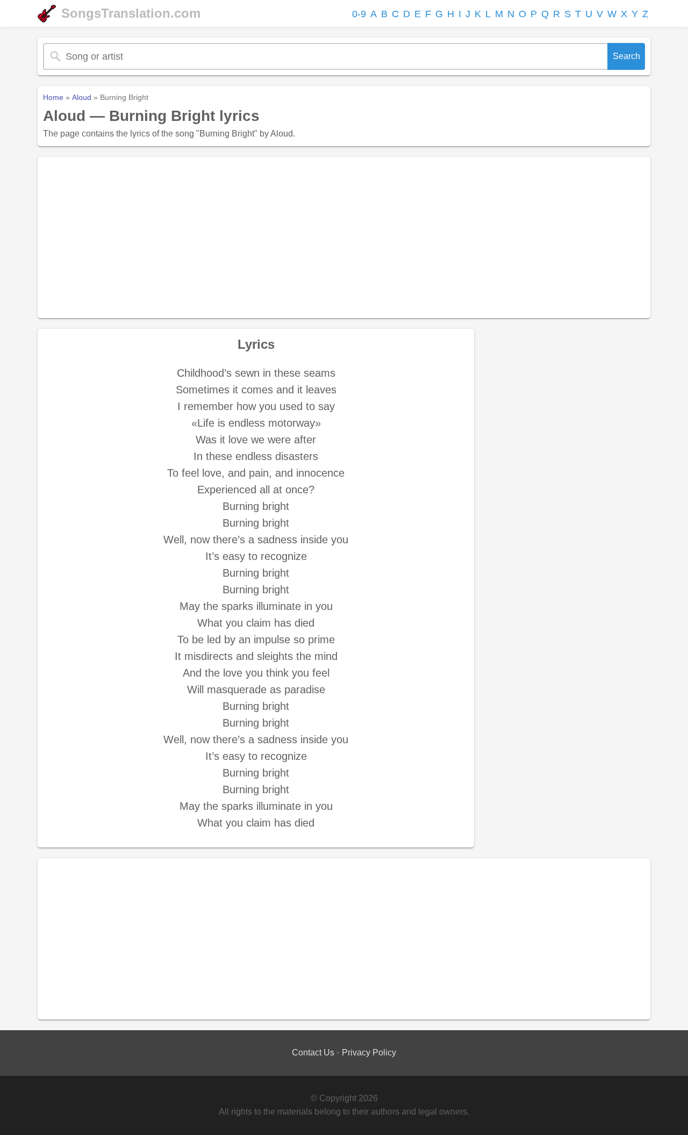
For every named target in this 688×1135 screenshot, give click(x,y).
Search (626, 56)
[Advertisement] (344, 237)
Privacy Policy (369, 1052)
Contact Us (313, 1052)
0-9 (359, 14)
